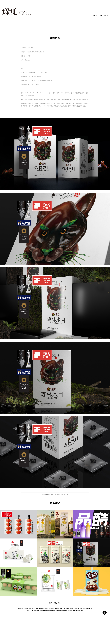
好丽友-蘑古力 (63, 494)
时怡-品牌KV (50, 494)
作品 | (55, 603)
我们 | (59, 603)
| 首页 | (50, 603)
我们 (106, 15)
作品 (100, 15)
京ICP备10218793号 (78, 610)
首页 (95, 15)
